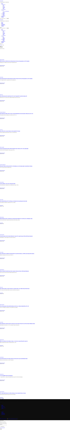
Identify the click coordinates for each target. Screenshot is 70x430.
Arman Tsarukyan (2, 391)
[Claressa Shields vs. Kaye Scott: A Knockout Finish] (7, 181)
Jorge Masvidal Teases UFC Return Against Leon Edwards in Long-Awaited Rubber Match (13, 358)
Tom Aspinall (1, 199)
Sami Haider (1, 205)
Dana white (1, 94)
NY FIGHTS (1, 19)
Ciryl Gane (1, 129)
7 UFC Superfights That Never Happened (6, 375)
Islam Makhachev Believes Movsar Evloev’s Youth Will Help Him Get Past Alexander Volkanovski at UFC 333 (16, 113)
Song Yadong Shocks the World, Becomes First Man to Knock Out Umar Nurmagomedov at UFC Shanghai (16, 78)
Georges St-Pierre (2, 234)
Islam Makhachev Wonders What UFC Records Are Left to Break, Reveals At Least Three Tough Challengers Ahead (17, 323)
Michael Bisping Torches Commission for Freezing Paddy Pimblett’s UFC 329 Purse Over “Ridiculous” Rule (16, 218)
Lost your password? (2, 427)
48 (2, 398)
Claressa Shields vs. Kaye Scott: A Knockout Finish (7, 183)
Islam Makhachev (2, 269)
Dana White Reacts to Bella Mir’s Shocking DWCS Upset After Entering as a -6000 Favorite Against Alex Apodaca (17, 253)
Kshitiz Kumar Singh (2, 65)
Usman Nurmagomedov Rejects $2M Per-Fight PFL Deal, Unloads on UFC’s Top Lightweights (14, 148)
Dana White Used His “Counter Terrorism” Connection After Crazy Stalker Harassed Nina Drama (14, 288)
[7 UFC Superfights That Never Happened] (7, 373)
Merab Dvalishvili (2, 59)
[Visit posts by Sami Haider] (1, 222)
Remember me (2, 426)
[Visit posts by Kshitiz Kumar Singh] (1, 64)
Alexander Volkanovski (2, 164)
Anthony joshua (2, 339)
